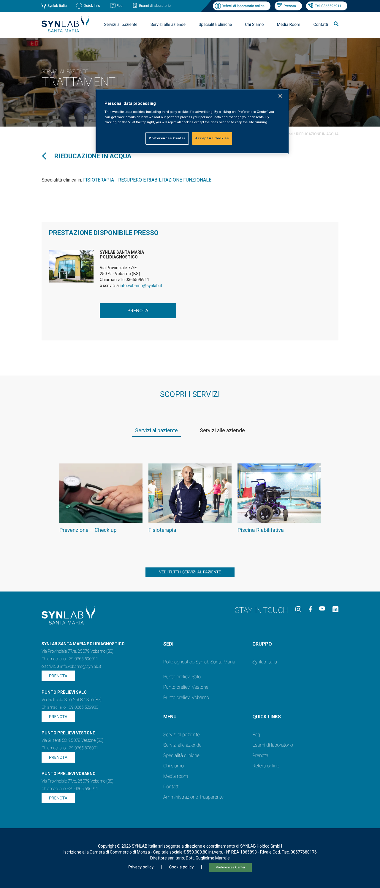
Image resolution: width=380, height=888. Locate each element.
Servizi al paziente (181, 734)
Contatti (320, 24)
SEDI (168, 644)
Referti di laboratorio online (243, 6)
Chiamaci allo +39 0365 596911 (70, 659)
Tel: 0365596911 (328, 6)
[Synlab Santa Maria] (65, 31)
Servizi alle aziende (182, 745)
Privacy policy (140, 867)
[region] (192, 121)
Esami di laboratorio (155, 6)
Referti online (265, 766)
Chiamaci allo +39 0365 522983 (70, 707)
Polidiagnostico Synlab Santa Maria (199, 662)
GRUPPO (262, 644)
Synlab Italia (57, 6)
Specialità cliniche (215, 24)
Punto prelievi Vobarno (186, 697)
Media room (175, 776)
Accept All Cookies (212, 138)
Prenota (290, 6)
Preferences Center (230, 867)
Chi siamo (173, 766)
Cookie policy (181, 867)
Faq (120, 6)
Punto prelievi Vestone (185, 687)
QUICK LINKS (266, 717)
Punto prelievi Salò (182, 676)
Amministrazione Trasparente (193, 797)
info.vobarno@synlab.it (141, 285)
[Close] (280, 95)
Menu (170, 717)
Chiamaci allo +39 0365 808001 (70, 748)
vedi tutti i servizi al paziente (190, 572)
